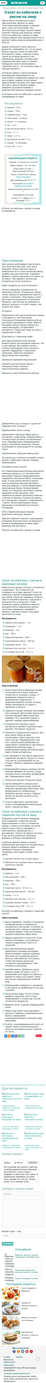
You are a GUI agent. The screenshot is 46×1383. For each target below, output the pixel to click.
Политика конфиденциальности (17, 1373)
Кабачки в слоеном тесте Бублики (29, 1319)
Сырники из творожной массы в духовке (29, 1305)
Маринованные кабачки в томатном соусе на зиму (11, 1108)
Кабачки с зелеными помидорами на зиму (11, 1146)
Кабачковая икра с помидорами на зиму (34, 1107)
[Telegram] (22, 1036)
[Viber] (16, 1036)
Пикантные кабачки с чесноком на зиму (34, 1128)
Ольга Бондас (23, 177)
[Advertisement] (23, 236)
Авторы (19, 1357)
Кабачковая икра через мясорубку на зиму (33, 1147)
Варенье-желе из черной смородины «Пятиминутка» (27, 1256)
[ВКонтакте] (5, 1036)
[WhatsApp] (19, 1036)
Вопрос (11, 1231)
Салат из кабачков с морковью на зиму (11, 1128)
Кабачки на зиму (23, 186)
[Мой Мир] (12, 1036)
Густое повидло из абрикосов (28, 1289)
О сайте (7, 1357)
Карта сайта (9, 1365)
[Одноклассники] (9, 1036)
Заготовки (27, 183)
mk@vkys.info (9, 1362)
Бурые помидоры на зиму (26, 1278)
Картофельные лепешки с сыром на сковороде (29, 1335)
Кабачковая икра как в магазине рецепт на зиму (26, 1271)
